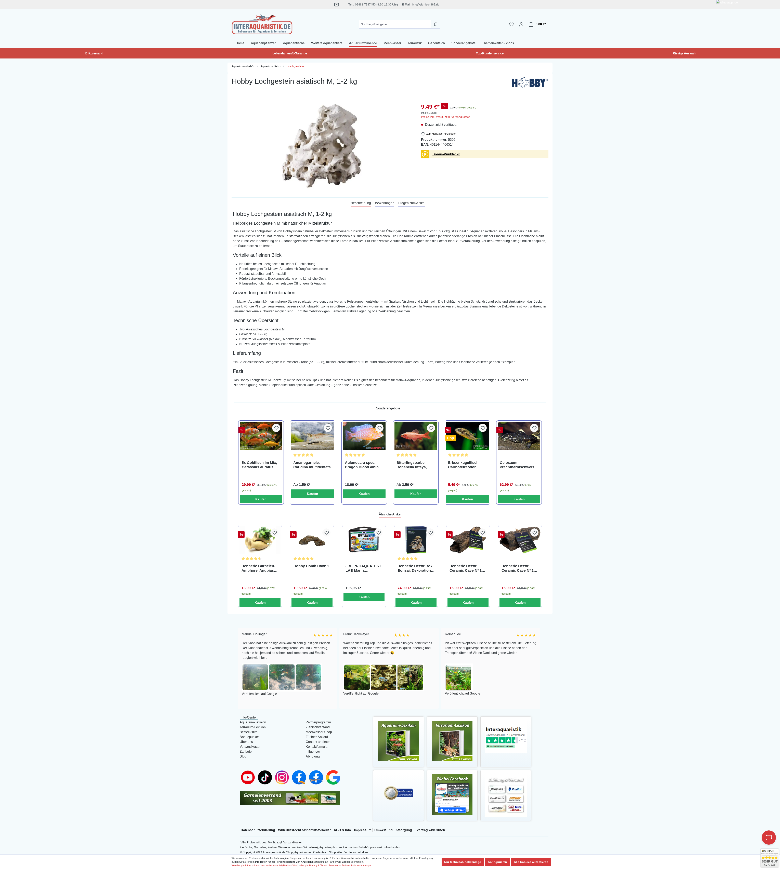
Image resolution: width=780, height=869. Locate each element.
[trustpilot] (506, 736)
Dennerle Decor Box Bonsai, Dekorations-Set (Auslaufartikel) (416, 568)
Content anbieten (318, 741)
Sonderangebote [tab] (388, 408)
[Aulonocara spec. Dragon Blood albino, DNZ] (364, 436)
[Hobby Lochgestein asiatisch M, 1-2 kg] (322, 146)
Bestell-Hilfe (248, 732)
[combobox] (395, 24)
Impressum (362, 830)
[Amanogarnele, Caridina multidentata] (312, 436)
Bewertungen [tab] (384, 203)
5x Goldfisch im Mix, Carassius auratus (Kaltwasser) (259, 465)
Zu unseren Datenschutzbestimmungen (350, 865)
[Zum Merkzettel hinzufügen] (276, 428)
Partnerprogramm (318, 722)
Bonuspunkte (249, 737)
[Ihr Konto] (521, 24)
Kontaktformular (317, 746)
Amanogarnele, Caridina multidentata (312, 465)
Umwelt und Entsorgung (393, 830)
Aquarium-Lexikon (253, 722)
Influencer (313, 751)
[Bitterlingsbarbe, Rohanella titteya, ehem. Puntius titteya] (415, 436)
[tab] (361, 203)
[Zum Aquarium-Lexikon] (398, 741)
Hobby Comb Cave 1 (311, 566)
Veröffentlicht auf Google (292, 693)
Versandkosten (250, 746)
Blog (243, 756)
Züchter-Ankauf (317, 737)
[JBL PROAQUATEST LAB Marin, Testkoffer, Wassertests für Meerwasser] (364, 540)
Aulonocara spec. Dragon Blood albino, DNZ (363, 465)
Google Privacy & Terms (313, 865)
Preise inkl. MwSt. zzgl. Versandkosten (445, 116)
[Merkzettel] (511, 24)
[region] (322, 146)
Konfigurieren (497, 862)
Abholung (313, 756)
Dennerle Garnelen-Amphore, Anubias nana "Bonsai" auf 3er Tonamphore (258, 568)
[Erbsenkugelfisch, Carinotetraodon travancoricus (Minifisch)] (467, 436)
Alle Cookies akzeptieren (531, 862)
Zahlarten (247, 751)
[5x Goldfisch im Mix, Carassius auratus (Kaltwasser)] (261, 436)
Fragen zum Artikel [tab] (411, 203)
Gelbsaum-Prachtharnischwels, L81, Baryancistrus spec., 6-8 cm (517, 465)
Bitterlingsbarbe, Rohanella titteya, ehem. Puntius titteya (414, 465)
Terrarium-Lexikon (253, 727)
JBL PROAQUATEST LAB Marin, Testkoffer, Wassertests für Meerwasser (363, 568)
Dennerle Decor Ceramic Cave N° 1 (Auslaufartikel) (466, 568)
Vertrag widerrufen (431, 830)
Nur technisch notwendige (462, 862)
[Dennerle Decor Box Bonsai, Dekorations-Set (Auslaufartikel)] (416, 540)
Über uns (246, 741)
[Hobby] (530, 83)
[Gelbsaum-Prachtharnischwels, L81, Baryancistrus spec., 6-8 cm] (519, 436)
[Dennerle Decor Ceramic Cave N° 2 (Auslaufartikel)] (520, 540)
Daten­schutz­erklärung (258, 830)
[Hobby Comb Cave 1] (312, 540)
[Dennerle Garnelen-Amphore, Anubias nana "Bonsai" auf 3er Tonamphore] (260, 540)
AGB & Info (342, 830)
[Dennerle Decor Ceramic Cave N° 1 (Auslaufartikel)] (468, 540)
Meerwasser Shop (319, 732)
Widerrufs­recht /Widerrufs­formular (304, 830)
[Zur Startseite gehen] (262, 23)
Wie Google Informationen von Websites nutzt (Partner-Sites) (265, 865)
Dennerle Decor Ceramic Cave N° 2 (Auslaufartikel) (518, 568)
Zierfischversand (318, 727)
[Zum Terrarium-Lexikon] (452, 741)
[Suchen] (435, 24)
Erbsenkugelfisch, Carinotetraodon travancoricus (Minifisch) (464, 465)
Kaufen (260, 499)
